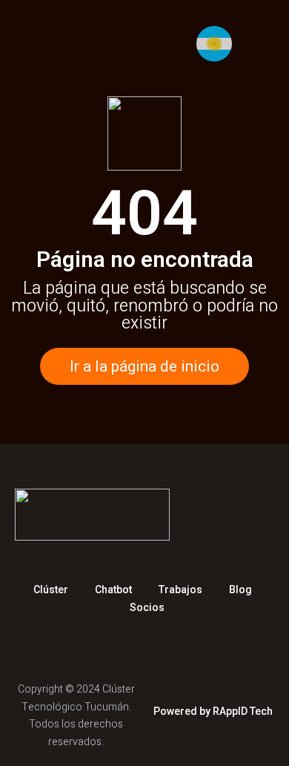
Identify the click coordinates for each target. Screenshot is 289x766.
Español (219, 44)
